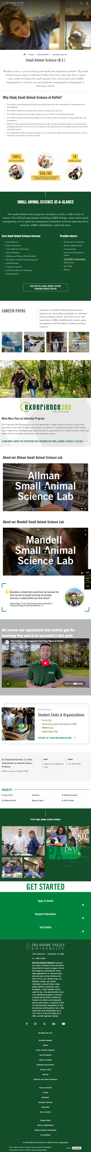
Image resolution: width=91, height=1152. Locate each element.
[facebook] (27, 1024)
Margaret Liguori (38, 800)
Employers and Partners (45, 1065)
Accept (68, 1148)
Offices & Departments (45, 1125)
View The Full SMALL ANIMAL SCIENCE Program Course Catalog (45, 287)
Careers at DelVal (45, 1088)
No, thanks (76, 1148)
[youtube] (63, 1024)
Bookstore (59, 1097)
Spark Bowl (46, 1107)
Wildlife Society (47, 728)
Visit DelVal (45, 927)
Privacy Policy (63, 1142)
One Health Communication (74, 259)
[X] (44, 1024)
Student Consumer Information (45, 1130)
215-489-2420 (74, 764)
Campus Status (45, 1120)
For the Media (45, 1135)
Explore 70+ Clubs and (57, 737)
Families (45, 1074)
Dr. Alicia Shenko (68, 800)
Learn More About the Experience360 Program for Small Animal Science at (42, 441)
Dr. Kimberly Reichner (69, 795)
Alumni (45, 1045)
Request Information (45, 914)
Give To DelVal (45, 1112)
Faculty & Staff (45, 1069)
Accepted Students (45, 1040)
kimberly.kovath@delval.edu (54, 765)
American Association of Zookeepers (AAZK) (59, 724)
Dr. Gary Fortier (7, 795)
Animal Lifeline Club (50, 731)
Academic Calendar (46, 1102)
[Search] (81, 3)
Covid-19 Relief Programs (45, 1050)
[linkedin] (53, 1024)
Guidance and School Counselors (45, 1079)
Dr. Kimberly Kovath (9, 800)
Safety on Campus (45, 1060)
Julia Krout (35, 795)
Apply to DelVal (45, 900)
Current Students (46, 1055)
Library (45, 1092)
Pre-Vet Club (47, 720)
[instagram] (35, 1023)
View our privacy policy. (39, 1150)
